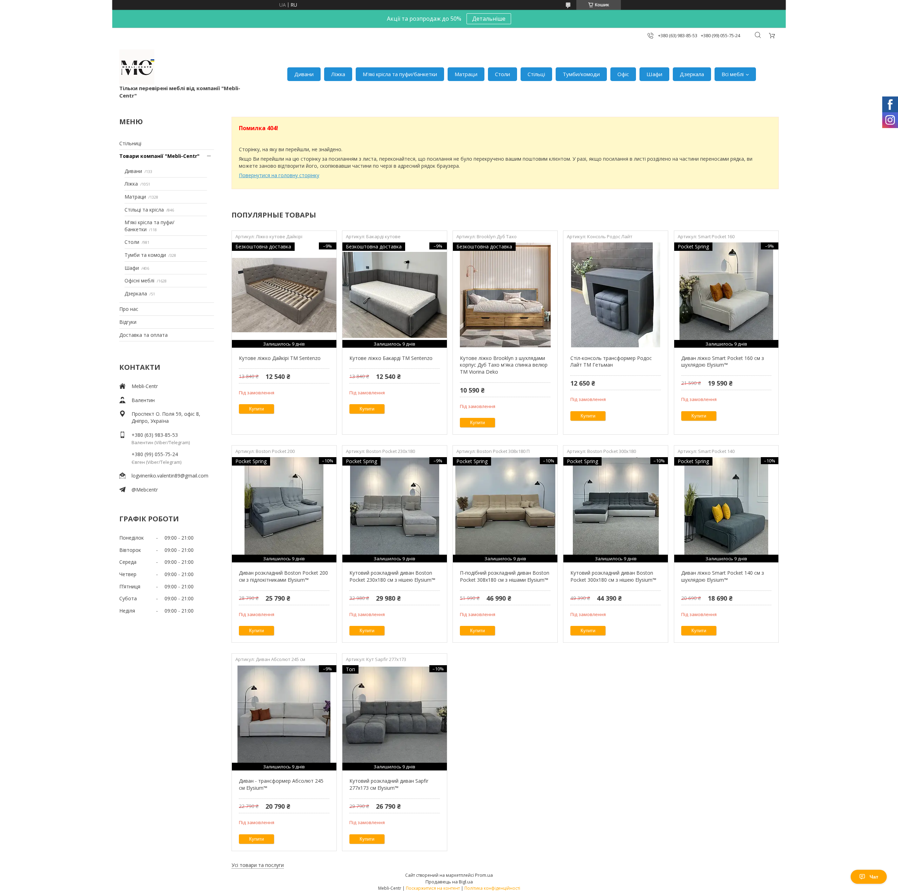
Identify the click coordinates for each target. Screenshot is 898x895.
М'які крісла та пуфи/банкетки (400, 74)
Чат (874, 877)
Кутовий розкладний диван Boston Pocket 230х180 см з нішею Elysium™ (392, 576)
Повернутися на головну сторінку (279, 175)
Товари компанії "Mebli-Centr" (159, 156)
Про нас (128, 309)
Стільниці (130, 143)
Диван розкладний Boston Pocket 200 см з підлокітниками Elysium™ (283, 576)
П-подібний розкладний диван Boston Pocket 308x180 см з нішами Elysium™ (504, 576)
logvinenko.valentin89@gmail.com (170, 475)
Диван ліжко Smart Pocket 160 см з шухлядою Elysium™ (722, 361)
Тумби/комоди (581, 74)
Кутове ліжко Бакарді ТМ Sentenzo (391, 358)
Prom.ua (484, 875)
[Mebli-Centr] (136, 67)
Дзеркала (692, 74)
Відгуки (127, 322)
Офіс (623, 74)
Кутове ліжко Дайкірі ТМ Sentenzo (280, 358)
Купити (256, 409)
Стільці (536, 74)
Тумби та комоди (145, 255)
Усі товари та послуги (258, 865)
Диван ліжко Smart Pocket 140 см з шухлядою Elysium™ (722, 576)
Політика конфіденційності (492, 888)
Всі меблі (733, 74)
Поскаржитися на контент (433, 888)
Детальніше (488, 18)
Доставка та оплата (143, 335)
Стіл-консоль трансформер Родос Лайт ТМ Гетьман (611, 361)
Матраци (466, 74)
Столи (502, 74)
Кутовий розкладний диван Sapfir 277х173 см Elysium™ (388, 784)
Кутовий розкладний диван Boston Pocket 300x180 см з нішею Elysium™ (613, 576)
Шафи (654, 74)
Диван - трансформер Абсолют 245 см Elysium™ (281, 784)
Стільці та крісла (144, 209)
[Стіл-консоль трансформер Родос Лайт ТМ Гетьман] (615, 295)
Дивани (304, 74)
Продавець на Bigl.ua (449, 882)
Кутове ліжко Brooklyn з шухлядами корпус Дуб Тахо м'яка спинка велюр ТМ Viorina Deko (504, 365)
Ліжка (338, 74)
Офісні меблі (139, 280)
